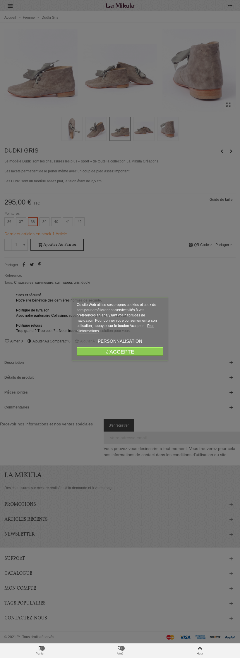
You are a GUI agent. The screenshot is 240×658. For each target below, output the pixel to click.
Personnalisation (120, 341)
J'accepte (120, 352)
